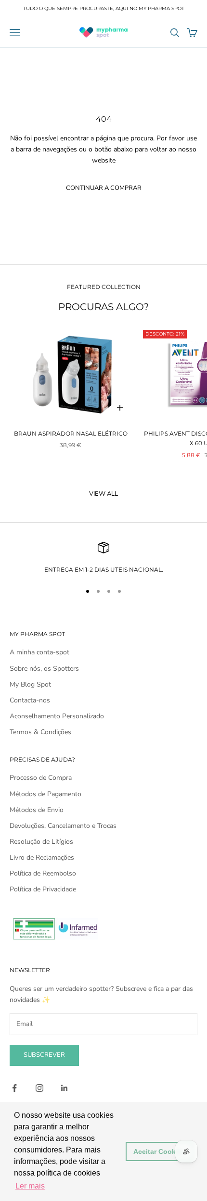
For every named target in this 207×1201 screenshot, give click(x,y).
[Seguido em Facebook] (14, 1088)
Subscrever (44, 1055)
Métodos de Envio (37, 809)
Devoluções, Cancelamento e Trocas (63, 825)
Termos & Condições (40, 732)
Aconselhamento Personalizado (57, 716)
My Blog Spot (30, 684)
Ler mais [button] (30, 1186)
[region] (103, 558)
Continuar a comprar (104, 188)
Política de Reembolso (43, 873)
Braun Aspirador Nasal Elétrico (71, 433)
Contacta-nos (30, 700)
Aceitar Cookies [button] (159, 1151)
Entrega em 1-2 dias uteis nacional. (103, 569)
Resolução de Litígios (41, 841)
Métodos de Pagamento (45, 794)
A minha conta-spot (39, 652)
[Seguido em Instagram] (39, 1088)
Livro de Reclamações (42, 857)
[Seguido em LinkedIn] (64, 1088)
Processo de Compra (41, 777)
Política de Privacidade (43, 889)
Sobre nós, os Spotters (44, 668)
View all (103, 493)
